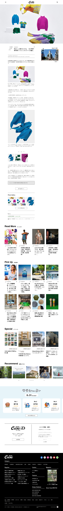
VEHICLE (39, 464)
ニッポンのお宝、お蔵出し (22, 481)
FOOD (29, 464)
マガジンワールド (7, 501)
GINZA (21, 499)
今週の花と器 (34, 482)
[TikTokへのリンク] (51, 457)
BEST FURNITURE (35, 492)
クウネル (45, 499)
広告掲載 (6, 503)
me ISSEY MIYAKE (11, 216)
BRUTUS (8, 499)
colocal (36, 499)
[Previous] (19, 152)
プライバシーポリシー (42, 434)
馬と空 (33, 472)
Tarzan (33, 499)
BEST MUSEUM (35, 493)
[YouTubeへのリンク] (54, 457)
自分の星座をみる (31, 415)
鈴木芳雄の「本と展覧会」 (22, 474)
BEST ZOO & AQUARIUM (36, 495)
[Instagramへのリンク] (48, 457)
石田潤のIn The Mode (21, 477)
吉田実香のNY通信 (8, 476)
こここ (49, 499)
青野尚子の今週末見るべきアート (10, 472)
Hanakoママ (41, 499)
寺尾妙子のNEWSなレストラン (10, 474)
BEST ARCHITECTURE (36, 490)
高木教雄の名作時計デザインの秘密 (10, 481)
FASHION (12, 464)
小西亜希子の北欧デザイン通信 (10, 479)
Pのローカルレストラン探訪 (22, 479)
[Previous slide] (19, 380)
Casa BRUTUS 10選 (35, 480)
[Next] (23, 152)
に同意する (44, 434)
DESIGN (6, 464)
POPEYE (12, 499)
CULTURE (45, 464)
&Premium (29, 499)
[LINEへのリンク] (57, 457)
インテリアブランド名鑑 (9, 483)
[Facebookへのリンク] (41, 457)
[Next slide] (44, 380)
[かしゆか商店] (45, 372)
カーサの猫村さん (35, 470)
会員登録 (18, 439)
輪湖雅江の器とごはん (21, 470)
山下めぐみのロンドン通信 (9, 477)
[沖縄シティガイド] (32, 372)
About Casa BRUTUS (51, 488)
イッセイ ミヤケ (17, 216)
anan (5, 499)
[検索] (57, 2)
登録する (45, 439)
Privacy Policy (10, 503)
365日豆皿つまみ (35, 478)
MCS (51, 499)
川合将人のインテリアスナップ (23, 476)
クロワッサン (17, 499)
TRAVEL (34, 464)
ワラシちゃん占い (35, 484)
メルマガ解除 (45, 441)
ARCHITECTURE (19, 464)
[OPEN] (6, 2)
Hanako (25, 499)
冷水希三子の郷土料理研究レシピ (23, 483)
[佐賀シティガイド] (19, 372)
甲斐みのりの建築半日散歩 (9, 470)
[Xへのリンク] (45, 457)
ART (25, 464)
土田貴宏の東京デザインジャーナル (24, 472)
